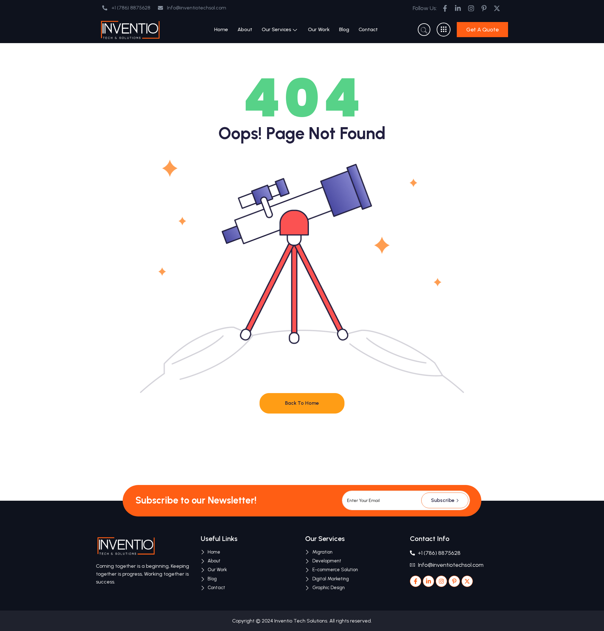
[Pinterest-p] (454, 581)
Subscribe (443, 500)
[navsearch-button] (424, 29)
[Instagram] (441, 581)
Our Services (276, 29)
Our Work (319, 29)
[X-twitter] (467, 581)
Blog (344, 29)
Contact (368, 29)
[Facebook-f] (415, 581)
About (245, 29)
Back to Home (302, 403)
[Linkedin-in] (428, 581)
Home (221, 29)
